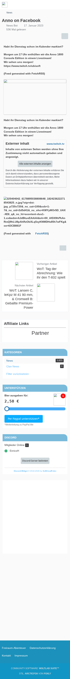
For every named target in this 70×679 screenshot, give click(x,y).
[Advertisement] (35, 517)
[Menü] (65, 4)
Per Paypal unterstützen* (23, 418)
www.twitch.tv (55, 143)
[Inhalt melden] (63, 248)
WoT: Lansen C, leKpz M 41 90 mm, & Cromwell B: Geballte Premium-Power (18, 299)
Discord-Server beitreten (35, 460)
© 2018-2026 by (35, 471)
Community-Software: (35, 668)
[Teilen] (64, 36)
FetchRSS (41, 233)
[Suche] (46, 4)
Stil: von (35, 673)
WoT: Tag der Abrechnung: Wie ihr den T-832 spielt (51, 273)
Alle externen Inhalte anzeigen (35, 163)
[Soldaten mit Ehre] (4, 4)
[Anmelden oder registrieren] (56, 4)
